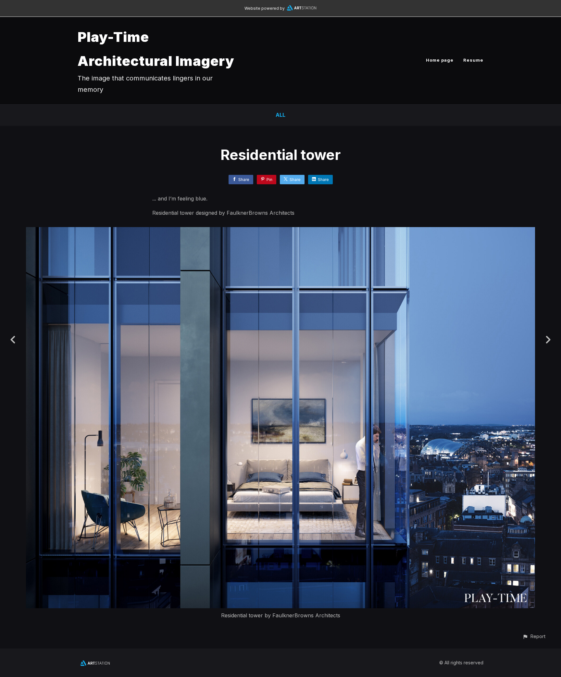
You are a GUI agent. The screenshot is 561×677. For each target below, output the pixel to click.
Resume (473, 60)
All (280, 115)
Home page (440, 60)
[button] (534, 636)
